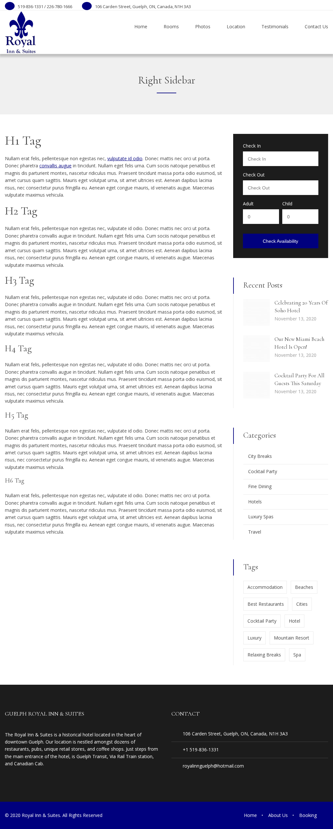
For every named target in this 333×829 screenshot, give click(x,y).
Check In (252, 146)
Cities (302, 604)
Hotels (255, 502)
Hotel (294, 621)
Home (250, 815)
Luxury (254, 638)
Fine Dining (260, 486)
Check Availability (280, 241)
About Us (278, 815)
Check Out (254, 175)
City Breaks (260, 456)
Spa (297, 655)
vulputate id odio (124, 158)
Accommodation (265, 587)
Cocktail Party (262, 471)
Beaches (304, 587)
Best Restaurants (265, 604)
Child (287, 203)
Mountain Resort (291, 638)
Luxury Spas (260, 516)
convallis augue (55, 165)
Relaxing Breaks (264, 655)
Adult (248, 203)
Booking (308, 815)
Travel (254, 532)
